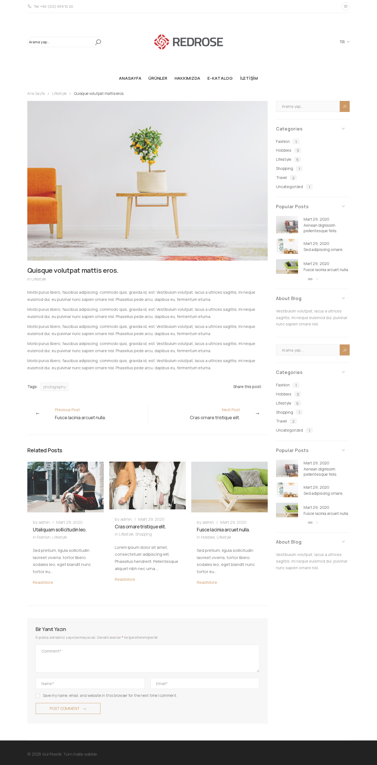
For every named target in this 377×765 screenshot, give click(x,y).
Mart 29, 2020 (69, 522)
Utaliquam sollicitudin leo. (60, 529)
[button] (310, 279)
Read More (43, 582)
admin (44, 522)
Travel (285, 177)
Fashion (44, 537)
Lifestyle (59, 93)
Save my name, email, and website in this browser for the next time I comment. (110, 695)
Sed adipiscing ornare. (323, 249)
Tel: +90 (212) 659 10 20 (53, 6)
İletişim (249, 78)
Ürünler (157, 78)
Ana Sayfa (36, 93)
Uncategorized (293, 186)
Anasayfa (130, 78)
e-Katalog (220, 78)
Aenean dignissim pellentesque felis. (320, 228)
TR (342, 41)
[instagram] (345, 6)
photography (54, 386)
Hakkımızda (188, 78)
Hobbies (208, 537)
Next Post (215, 414)
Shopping (143, 534)
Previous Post (80, 414)
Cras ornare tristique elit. (140, 526)
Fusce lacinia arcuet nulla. (223, 529)
